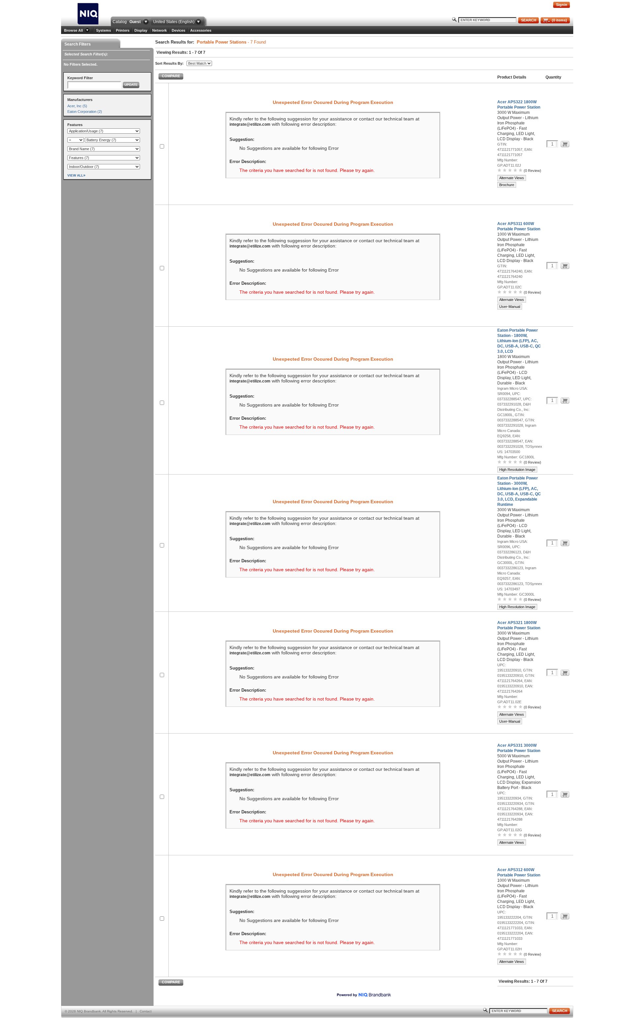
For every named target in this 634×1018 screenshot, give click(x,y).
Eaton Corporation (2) (84, 112)
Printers (122, 30)
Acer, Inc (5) (77, 106)
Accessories (200, 30)
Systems (103, 30)
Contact (146, 1011)
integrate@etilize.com (249, 124)
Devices (178, 30)
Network (159, 30)
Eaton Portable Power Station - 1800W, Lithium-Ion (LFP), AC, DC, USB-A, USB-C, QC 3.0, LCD (519, 341)
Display (140, 30)
